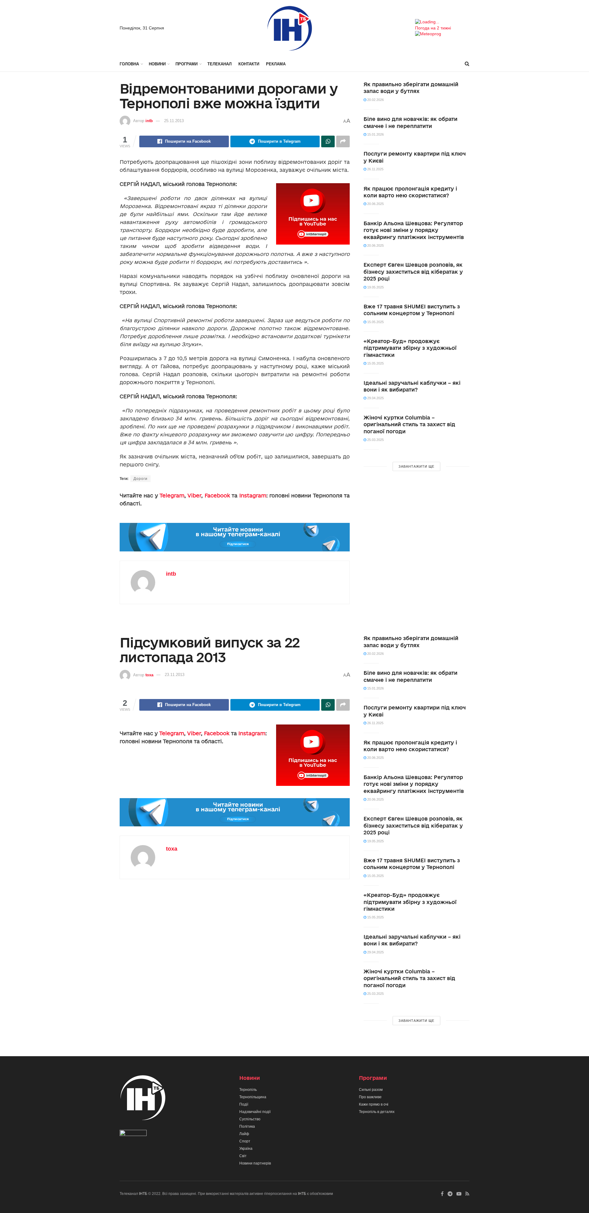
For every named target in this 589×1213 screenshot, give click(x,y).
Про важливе (370, 1097)
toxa (149, 674)
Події (243, 1104)
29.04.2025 (375, 398)
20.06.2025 (375, 204)
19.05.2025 (375, 287)
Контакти (248, 64)
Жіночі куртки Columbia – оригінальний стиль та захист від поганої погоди (409, 424)
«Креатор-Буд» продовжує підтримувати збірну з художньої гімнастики (410, 348)
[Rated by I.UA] (133, 1134)
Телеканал (219, 64)
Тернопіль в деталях (377, 1112)
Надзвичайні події (255, 1112)
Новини (157, 64)
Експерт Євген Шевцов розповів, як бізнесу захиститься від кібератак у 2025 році (413, 271)
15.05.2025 (375, 322)
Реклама (276, 64)
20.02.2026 (375, 100)
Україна (245, 1148)
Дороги (140, 479)
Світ (243, 1156)
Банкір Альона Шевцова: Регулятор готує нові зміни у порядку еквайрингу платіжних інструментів (414, 230)
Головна (129, 64)
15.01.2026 (375, 134)
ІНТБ (143, 1194)
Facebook (217, 495)
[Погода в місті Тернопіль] (442, 22)
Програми (186, 64)
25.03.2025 (375, 440)
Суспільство (249, 1119)
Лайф (244, 1134)
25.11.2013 (174, 120)
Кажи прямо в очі (373, 1104)
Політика (247, 1126)
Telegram (172, 495)
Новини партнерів (255, 1163)
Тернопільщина (252, 1097)
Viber (194, 495)
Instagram (252, 495)
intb (149, 120)
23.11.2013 (174, 674)
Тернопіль (248, 1089)
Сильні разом (371, 1089)
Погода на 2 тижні (433, 27)
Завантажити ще (416, 466)
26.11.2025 (374, 169)
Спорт (244, 1141)
